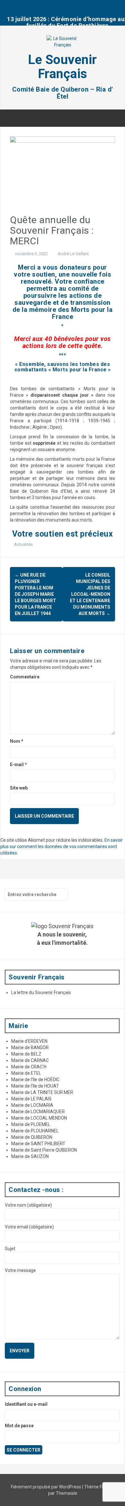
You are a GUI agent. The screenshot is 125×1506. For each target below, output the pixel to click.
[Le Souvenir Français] (62, 43)
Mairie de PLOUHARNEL (35, 1130)
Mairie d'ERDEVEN (29, 1041)
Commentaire (24, 676)
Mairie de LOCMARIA (32, 1105)
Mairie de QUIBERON (31, 1137)
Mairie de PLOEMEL (30, 1124)
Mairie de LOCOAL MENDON (39, 1118)
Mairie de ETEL (26, 1073)
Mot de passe (19, 1425)
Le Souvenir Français (62, 66)
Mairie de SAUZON (30, 1156)
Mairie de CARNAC (30, 1060)
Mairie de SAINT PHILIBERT (38, 1143)
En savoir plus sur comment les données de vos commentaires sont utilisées (61, 846)
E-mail (18, 764)
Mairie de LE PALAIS (31, 1098)
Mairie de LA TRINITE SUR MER (42, 1092)
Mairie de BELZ (26, 1054)
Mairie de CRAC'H (28, 1066)
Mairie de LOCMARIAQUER (38, 1111)
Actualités (23, 544)
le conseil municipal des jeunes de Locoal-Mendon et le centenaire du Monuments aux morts (90, 594)
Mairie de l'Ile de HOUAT (35, 1086)
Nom (16, 741)
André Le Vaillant (73, 253)
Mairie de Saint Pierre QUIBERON (44, 1150)
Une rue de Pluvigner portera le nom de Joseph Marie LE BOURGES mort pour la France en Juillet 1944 (35, 594)
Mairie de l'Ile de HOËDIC (35, 1079)
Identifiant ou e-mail (26, 1404)
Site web (19, 787)
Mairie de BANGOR (30, 1047)
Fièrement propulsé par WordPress (46, 1486)
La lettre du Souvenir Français (41, 992)
